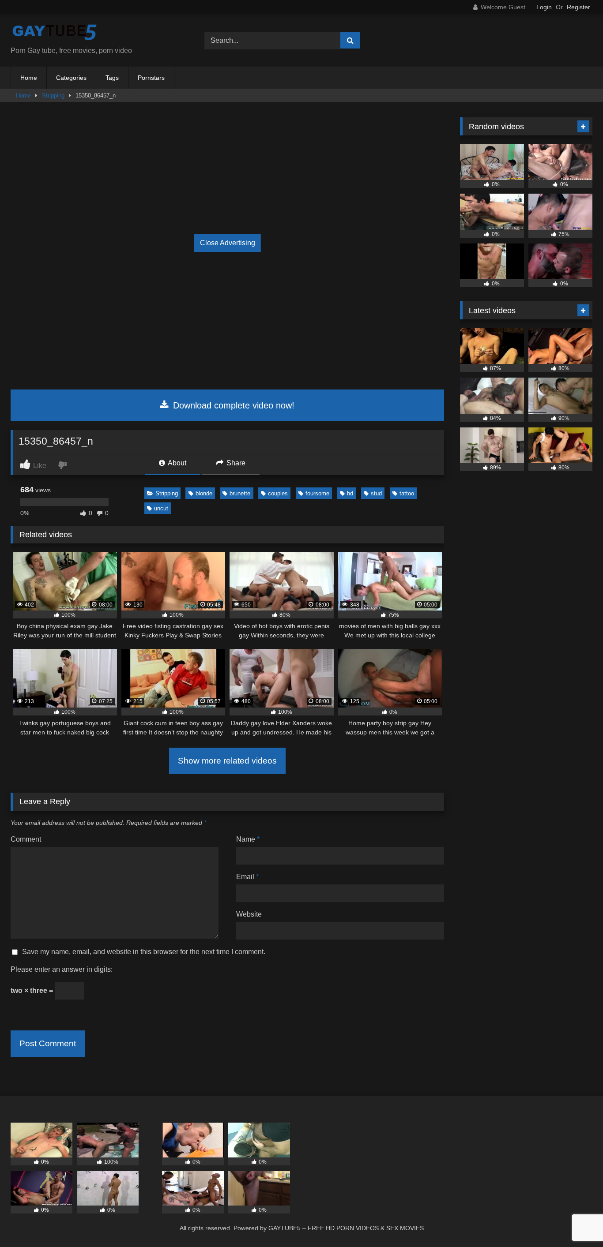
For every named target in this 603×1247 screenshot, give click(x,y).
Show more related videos (227, 760)
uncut (161, 508)
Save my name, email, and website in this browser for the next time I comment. (143, 951)
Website (249, 914)
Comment (26, 839)
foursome (317, 493)
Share (235, 463)
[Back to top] (575, 1220)
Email (247, 876)
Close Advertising (227, 243)
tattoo (406, 493)
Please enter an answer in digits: (62, 969)
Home (28, 77)
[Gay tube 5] (55, 33)
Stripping (53, 95)
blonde (204, 493)
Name (248, 839)
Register (578, 7)
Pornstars (151, 77)
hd (350, 493)
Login (544, 7)
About (176, 463)
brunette (240, 493)
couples (278, 493)
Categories (71, 77)
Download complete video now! (232, 405)
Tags (112, 77)
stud (376, 493)
